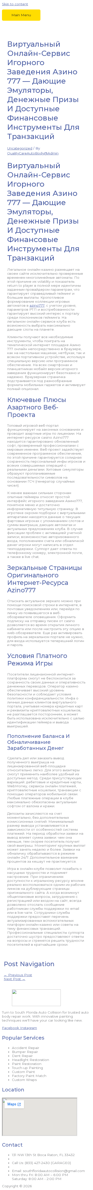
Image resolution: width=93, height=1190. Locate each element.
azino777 (37, 305)
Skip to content (15, 4)
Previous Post (18, 975)
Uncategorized (19, 148)
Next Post (14, 979)
